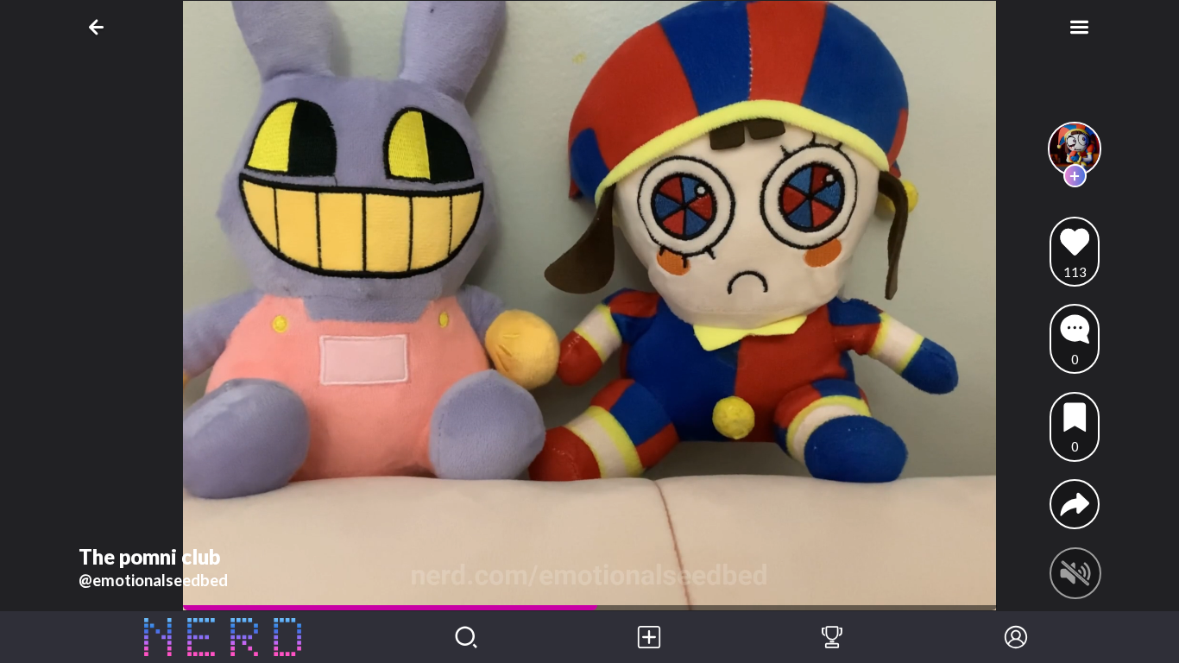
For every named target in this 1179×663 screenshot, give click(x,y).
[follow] (1075, 175)
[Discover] (466, 637)
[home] (223, 637)
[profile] (1075, 149)
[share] (1075, 504)
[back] (100, 27)
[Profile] (1015, 637)
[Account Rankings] (832, 637)
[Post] (649, 637)
